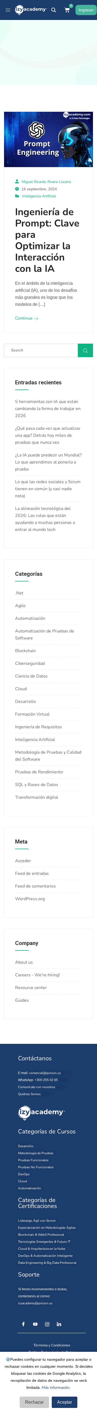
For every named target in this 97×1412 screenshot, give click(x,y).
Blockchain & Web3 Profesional (41, 1234)
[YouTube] (35, 1324)
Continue (24, 318)
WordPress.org (30, 899)
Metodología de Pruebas (35, 1153)
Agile (20, 606)
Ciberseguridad (30, 663)
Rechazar (34, 1402)
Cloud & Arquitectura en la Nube (41, 1249)
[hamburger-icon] (8, 10)
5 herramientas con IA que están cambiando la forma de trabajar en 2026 (48, 409)
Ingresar (86, 10)
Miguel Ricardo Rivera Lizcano (46, 181)
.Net (19, 593)
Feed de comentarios (35, 886)
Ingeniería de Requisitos (38, 727)
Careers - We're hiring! (37, 975)
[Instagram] (47, 1324)
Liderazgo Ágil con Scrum (37, 1220)
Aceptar (64, 1402)
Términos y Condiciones (51, 1345)
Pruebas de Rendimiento (39, 772)
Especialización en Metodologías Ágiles (47, 1227)
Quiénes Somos (29, 1094)
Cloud (21, 689)
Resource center (31, 988)
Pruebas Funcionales (33, 1160)
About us (24, 962)
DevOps (24, 1174)
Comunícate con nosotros (36, 1087)
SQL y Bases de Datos (36, 785)
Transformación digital (36, 797)
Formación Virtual (32, 714)
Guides (22, 1000)
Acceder (23, 861)
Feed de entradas (32, 873)
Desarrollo (25, 702)
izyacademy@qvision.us (35, 1303)
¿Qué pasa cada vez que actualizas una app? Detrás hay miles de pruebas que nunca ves (47, 435)
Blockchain (25, 651)
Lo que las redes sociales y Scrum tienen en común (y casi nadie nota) (48, 489)
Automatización (30, 618)
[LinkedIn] (59, 1324)
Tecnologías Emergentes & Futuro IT (44, 1242)
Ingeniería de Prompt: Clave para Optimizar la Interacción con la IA (47, 240)
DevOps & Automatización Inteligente (45, 1256)
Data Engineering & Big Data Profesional (47, 1263)
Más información (56, 1387)
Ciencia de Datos (31, 676)
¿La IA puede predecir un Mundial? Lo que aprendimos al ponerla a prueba (48, 462)
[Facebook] (23, 1324)
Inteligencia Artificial (39, 196)
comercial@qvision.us (45, 1073)
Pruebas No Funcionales (36, 1167)
